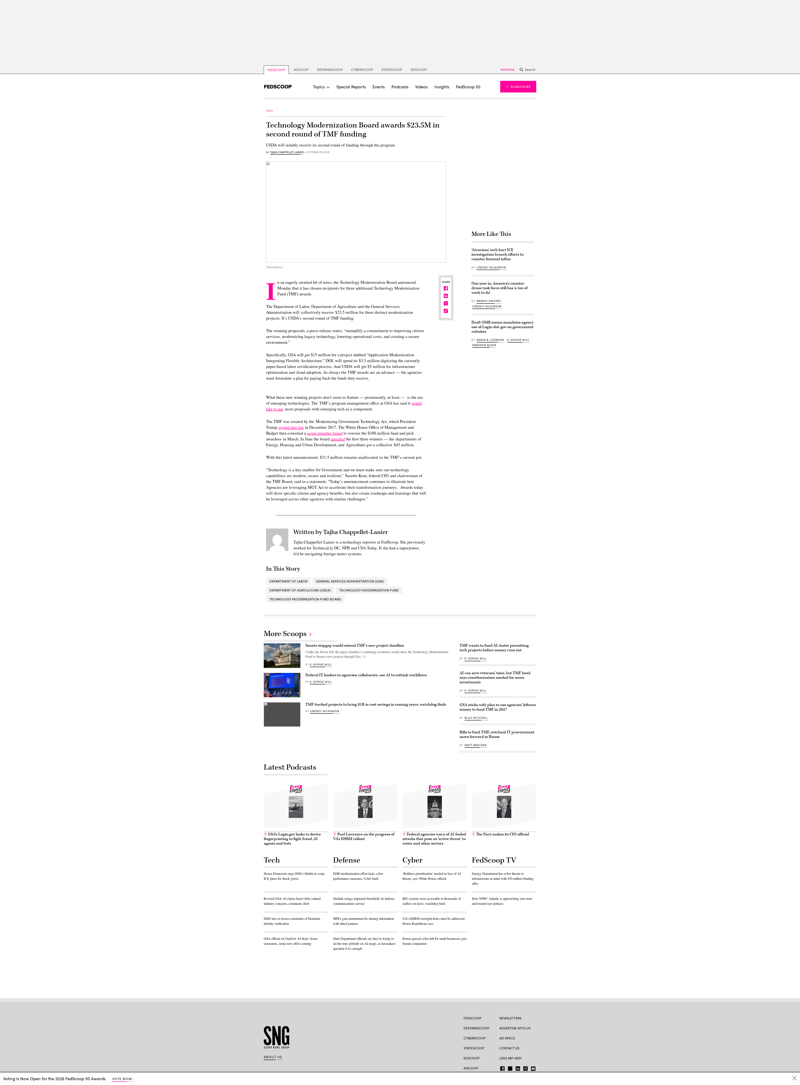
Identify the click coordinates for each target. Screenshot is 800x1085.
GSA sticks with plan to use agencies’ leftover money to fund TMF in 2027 (498, 707)
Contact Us (509, 1048)
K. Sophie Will (518, 340)
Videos (421, 86)
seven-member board (324, 433)
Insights (441, 86)
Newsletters (510, 1018)
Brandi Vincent (489, 301)
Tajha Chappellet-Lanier (287, 152)
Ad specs (507, 1038)
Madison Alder (484, 345)
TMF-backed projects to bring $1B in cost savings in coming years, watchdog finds (375, 704)
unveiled (338, 439)
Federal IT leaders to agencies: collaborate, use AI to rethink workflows (366, 675)
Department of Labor (288, 581)
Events (378, 86)
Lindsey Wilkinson (491, 267)
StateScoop (391, 69)
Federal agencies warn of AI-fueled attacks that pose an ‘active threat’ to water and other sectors (434, 839)
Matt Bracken (476, 745)
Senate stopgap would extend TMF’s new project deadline (354, 645)
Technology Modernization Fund (369, 590)
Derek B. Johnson (490, 340)
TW (509, 1068)
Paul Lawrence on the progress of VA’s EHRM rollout (363, 836)
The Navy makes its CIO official (502, 834)
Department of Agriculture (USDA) (300, 590)
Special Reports (351, 86)
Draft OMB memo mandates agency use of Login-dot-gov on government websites (502, 327)
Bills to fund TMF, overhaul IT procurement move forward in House (497, 734)
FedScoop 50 (468, 86)
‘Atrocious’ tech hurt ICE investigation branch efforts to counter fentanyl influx (497, 254)
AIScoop (301, 69)
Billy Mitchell (476, 718)
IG (524, 1068)
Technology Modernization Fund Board (305, 599)
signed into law (291, 427)
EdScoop (419, 69)
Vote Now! (122, 1078)
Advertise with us (514, 1028)
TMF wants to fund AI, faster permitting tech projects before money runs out (494, 648)
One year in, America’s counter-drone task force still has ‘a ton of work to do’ (499, 288)
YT (532, 1068)
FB (501, 1068)
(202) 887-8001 (510, 1058)
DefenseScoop (330, 69)
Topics (319, 86)
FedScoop (276, 70)
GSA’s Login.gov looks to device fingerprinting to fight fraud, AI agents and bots (292, 839)
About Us (273, 1057)
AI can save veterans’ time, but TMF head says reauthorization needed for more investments (495, 677)
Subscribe (521, 86)
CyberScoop (362, 69)
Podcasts (400, 86)
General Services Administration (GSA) (350, 581)
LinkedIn (518, 1068)
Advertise (507, 69)
